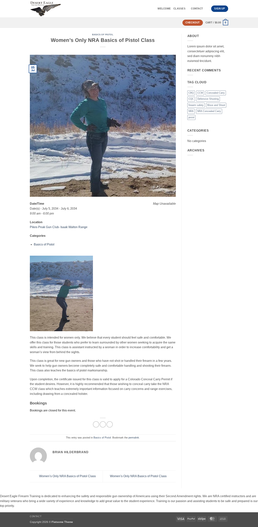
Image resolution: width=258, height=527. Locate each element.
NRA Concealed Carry (209, 111)
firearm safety (196, 105)
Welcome (164, 8)
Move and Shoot (216, 105)
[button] (216, 22)
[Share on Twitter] (103, 424)
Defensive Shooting (208, 98)
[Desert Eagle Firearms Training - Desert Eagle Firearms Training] (62, 8)
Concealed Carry (216, 92)
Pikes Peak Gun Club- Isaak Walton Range (58, 227)
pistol (191, 117)
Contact (197, 8)
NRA (191, 111)
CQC (191, 98)
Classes (179, 8)
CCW (200, 92)
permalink (133, 437)
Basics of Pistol (102, 34)
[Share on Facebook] (96, 424)
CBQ (191, 92)
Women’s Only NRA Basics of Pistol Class (67, 476)
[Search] (206, 8)
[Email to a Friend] (110, 424)
